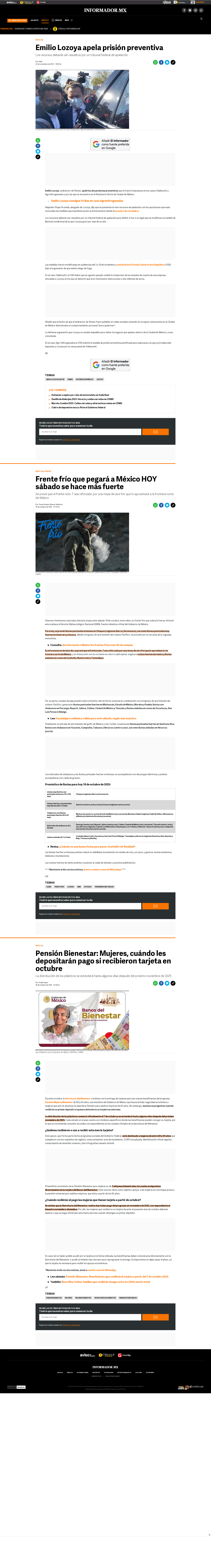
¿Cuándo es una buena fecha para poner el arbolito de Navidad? (97, 846)
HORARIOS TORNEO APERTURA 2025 (31, 28)
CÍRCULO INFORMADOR (69, 28)
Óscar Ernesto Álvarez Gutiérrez (51, 504)
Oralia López (43, 982)
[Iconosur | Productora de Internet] (11, 1386)
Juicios (100, 379)
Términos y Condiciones (71, 439)
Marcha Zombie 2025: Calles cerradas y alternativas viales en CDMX (87, 403)
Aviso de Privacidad (91, 1388)
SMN (79, 886)
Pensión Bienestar (54, 1297)
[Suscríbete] (196, 2)
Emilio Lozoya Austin (55, 379)
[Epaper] (180, 2)
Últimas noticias (17, 20)
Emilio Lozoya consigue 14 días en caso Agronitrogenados (87, 200)
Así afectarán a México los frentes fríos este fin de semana (97, 644)
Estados (87, 886)
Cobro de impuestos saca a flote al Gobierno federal (79, 407)
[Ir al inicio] (36, 10)
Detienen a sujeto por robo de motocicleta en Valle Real (80, 395)
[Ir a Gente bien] (124, 1352)
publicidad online (113, 1376)
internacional (82, 1372)
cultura (138, 1372)
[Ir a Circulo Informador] (25, 1)
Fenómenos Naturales (104, 886)
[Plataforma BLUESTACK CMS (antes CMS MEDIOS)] (21, 1386)
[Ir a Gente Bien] (40, 1)
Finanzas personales (128, 1297)
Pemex (70, 379)
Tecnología (108, 1372)
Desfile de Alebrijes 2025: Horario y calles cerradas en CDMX (83, 399)
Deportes (96, 1372)
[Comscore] (196, 1386)
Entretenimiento (124, 1372)
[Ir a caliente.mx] (167, 2)
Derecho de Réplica (104, 1388)
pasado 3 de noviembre (127, 211)
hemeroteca (96, 1376)
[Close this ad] (209, 1535)
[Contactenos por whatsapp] (201, 9)
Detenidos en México (84, 379)
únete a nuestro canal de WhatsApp (102, 869)
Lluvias (71, 886)
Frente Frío (59, 886)
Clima (48, 886)
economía (150, 1372)
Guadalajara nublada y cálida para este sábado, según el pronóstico (96, 718)
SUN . (41, 61)
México (45, 20)
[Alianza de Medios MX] (183, 1386)
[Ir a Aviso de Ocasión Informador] (12, 1)
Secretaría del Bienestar (105, 1297)
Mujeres (68, 1297)
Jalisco (34, 20)
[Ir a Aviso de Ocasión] (87, 1352)
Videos (58, 20)
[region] (105, 1542)
